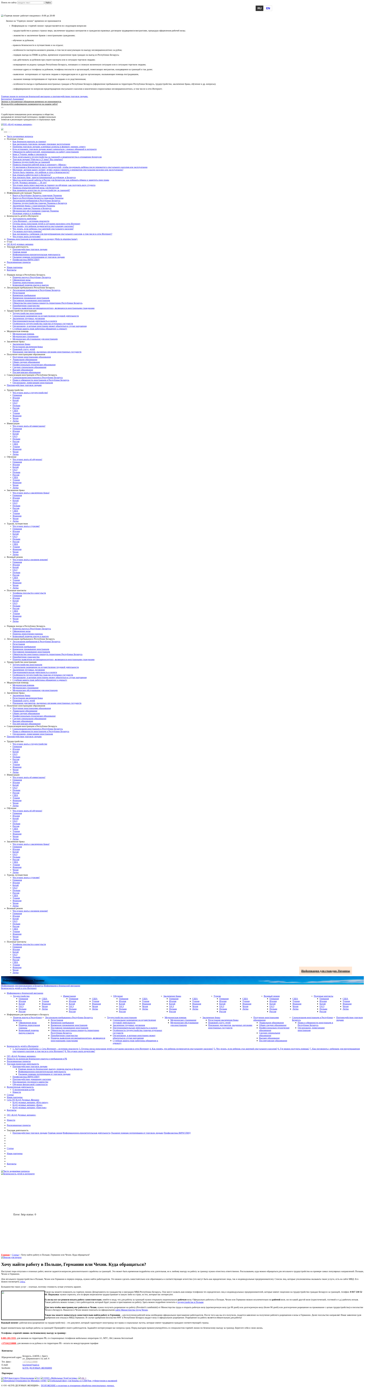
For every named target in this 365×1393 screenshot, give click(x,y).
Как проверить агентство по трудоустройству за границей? (41, 190)
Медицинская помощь (23, 334)
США (15, 410)
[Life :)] (82, 1378)
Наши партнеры (15, 267)
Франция (17, 416)
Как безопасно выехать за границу (29, 141)
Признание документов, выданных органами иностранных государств (47, 352)
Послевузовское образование (27, 372)
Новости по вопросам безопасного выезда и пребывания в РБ (37, 1059)
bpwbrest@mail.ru (31, 1365)
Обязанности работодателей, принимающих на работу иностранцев (46, 152)
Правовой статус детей (24, 349)
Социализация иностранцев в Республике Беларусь (38, 377)
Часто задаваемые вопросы (20, 136)
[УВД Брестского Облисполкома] (17, 1378)
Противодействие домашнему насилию (32, 1079)
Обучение (118, 996)
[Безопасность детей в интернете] (18, 1174)
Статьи (10, 1094)
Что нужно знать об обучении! (27, 459)
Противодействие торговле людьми (30, 249)
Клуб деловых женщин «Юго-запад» (30, 1102)
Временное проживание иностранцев (31, 298)
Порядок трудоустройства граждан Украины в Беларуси (40, 203)
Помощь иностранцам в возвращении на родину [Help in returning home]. (42, 239)
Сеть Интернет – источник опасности (31, 221)
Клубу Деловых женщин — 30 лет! (30, 182)
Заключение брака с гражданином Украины (34, 205)
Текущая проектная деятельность (23, 1064)
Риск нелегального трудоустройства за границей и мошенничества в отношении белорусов (57, 157)
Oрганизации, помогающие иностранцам (33, 382)
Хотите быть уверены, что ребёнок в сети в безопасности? (41, 172)
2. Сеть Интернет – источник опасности (58, 1049)
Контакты (11, 270)
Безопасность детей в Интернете (22, 1046)
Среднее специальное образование (29, 367)
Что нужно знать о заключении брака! (31, 493)
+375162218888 (8, 1343)
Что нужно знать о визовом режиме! (30, 559)
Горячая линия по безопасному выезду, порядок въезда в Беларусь (50, 1069)
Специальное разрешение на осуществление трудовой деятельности (46, 316)
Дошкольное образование (25, 359)
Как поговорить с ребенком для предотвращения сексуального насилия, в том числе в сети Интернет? (62, 234)
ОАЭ (15, 403)
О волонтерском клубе (24, 1089)
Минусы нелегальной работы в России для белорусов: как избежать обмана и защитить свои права (61, 180)
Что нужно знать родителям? (27, 236)
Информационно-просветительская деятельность (36, 254)
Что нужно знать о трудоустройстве (30, 744)
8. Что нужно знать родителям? (80, 1051)
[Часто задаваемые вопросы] (15, 1171)
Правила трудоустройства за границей (31, 162)
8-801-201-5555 (8, 1338)
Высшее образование (23, 370)
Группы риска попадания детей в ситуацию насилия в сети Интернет (46, 223)
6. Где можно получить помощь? (293, 1049)
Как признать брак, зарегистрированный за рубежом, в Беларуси (44, 177)
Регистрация (19, 293)
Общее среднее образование (26, 362)
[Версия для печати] (11, 1257)
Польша (16, 405)
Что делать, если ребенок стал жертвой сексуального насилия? (43, 229)
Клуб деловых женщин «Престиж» (30, 1107)
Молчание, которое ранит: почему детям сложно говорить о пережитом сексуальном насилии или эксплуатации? (68, 170)
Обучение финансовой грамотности (30, 1084)
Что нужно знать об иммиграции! (29, 426)
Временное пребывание (24, 295)
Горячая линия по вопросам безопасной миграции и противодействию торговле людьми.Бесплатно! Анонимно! (44, 100)
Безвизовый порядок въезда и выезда (31, 285)
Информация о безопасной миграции (19, 109)
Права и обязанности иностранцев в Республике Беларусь (41, 380)
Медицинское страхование (25, 336)
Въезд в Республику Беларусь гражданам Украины (37, 195)
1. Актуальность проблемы (26, 1049)
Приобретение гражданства (26, 305)
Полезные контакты (323, 996)
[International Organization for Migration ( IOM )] (24, 1380)
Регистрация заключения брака (28, 346)
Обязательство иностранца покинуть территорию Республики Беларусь (47, 303)
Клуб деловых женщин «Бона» (28, 1105)
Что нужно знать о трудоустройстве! (30, 392)
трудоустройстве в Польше (190, 1302)
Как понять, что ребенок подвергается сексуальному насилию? (43, 226)
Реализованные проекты (19, 262)
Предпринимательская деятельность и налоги (35, 321)
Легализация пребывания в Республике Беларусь (36, 200)
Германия (17, 395)
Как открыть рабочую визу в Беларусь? (32, 175)
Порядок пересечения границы (28, 282)
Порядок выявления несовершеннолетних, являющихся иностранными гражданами (54, 308)
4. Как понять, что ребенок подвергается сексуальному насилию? (181, 1049)
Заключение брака (21, 344)
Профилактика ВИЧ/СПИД (26, 259)
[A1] (37, 1378)
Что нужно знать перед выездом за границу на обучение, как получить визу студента (54, 185)
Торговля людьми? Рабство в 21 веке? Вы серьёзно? (38, 159)
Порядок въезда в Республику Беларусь (32, 277)
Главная (5, 1255)
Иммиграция (69, 996)
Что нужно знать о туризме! (26, 526)
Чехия (15, 418)
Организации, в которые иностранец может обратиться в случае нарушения (50, 326)
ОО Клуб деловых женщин (20, 244)
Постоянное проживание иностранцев (31, 300)
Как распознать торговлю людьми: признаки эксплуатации (41, 144)
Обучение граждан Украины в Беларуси (32, 208)
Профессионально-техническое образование (34, 364)
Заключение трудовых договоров (29, 318)
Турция (16, 413)
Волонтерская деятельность (20, 1087)
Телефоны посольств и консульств (29, 593)
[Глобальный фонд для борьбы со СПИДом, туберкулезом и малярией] (82, 1380)
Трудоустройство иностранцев (27, 313)
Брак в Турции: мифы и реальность (30, 154)
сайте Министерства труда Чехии (131, 1310)
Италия (16, 398)
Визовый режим (272, 996)
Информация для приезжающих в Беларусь (22, 112)
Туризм (217, 996)
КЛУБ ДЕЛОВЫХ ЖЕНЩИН (37, 1368)
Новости (17, 1092)
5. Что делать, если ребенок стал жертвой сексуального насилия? (245, 1049)
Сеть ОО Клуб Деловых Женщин (23, 1100)
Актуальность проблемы (24, 218)
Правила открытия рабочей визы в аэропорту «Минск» (39, 164)
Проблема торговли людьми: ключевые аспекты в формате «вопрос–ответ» (49, 146)
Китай (16, 400)
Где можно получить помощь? (27, 231)
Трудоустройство (21, 996)
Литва (16, 421)
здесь (22, 1281)
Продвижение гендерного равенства (30, 1082)
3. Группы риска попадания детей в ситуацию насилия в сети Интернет (114, 1049)
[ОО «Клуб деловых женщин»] (16, 124)
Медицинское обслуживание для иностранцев (35, 339)
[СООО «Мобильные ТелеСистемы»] (59, 1378)
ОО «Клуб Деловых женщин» (21, 1056)
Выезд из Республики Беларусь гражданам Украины (38, 198)
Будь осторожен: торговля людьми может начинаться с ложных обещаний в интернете (55, 149)
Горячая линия (20, 252)
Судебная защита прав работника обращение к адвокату (40, 328)
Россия (16, 408)
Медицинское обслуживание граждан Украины (36, 211)
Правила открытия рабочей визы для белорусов (36, 188)
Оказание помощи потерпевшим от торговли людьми (39, 257)
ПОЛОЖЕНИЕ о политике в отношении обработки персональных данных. (77, 1385)
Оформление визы (22, 280)
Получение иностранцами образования (32, 357)
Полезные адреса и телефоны (27, 213)
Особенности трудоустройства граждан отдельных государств (43, 323)
